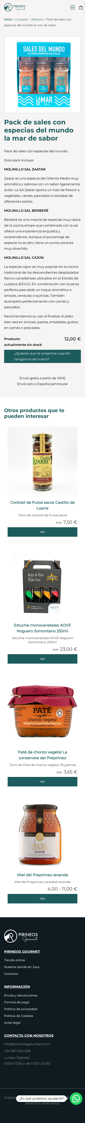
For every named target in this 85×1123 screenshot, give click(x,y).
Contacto (11, 974)
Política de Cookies (18, 1016)
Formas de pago (16, 1002)
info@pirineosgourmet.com (27, 1044)
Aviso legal (12, 1023)
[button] (76, 1098)
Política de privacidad (20, 1009)
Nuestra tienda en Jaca (21, 967)
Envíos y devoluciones (20, 995)
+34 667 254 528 (17, 1051)
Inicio (8, 19)
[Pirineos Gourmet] (16, 7)
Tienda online (14, 960)
